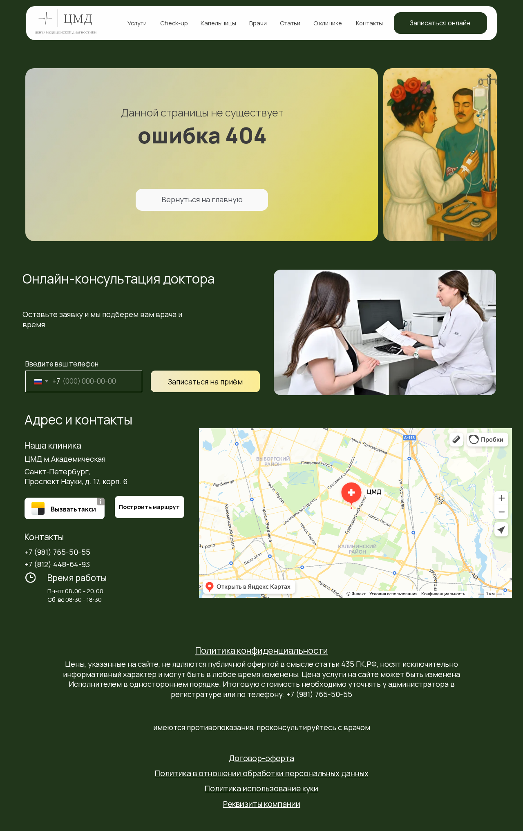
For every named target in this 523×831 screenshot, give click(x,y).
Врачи (258, 23)
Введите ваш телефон (61, 364)
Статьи (290, 23)
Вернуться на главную (202, 199)
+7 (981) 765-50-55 (57, 552)
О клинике (327, 23)
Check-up (174, 23)
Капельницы (218, 23)
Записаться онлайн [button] (440, 22)
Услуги (137, 23)
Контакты (369, 23)
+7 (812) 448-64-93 (57, 564)
